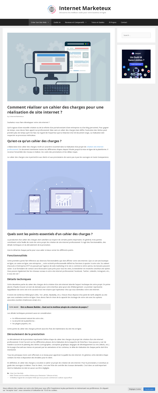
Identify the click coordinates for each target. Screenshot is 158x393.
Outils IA (57, 22)
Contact (124, 22)
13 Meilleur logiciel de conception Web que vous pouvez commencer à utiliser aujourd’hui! (41, 378)
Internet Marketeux (85, 8)
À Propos (112, 22)
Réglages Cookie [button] (135, 389)
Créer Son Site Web (38, 22)
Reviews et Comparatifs (74, 22)
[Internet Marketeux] (51, 9)
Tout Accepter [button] (149, 389)
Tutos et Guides (97, 22)
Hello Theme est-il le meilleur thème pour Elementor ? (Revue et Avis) (33, 375)
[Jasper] (136, 77)
